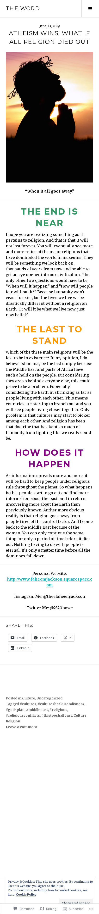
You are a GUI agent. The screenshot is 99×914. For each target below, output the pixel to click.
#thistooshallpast (56, 715)
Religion (13, 721)
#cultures (28, 704)
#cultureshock (50, 704)
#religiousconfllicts (23, 715)
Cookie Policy (26, 894)
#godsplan (15, 710)
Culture (28, 698)
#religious (58, 710)
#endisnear (74, 704)
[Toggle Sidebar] (90, 8)
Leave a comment (21, 727)
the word (23, 8)
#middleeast (37, 710)
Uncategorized (49, 698)
